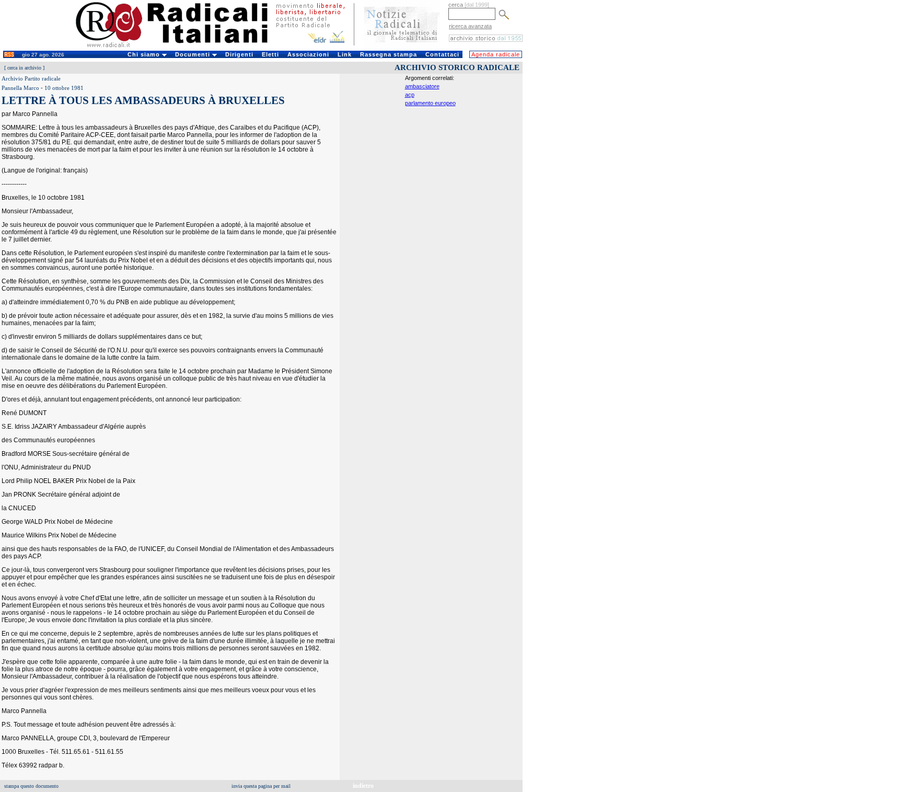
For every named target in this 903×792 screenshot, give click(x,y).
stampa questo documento (31, 786)
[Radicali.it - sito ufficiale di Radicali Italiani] (178, 47)
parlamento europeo (430, 103)
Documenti (193, 54)
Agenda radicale (495, 54)
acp (409, 94)
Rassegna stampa (388, 54)
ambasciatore (422, 86)
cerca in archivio (24, 68)
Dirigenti (239, 54)
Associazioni (308, 54)
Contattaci (442, 54)
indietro (363, 785)
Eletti (270, 54)
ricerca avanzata (470, 26)
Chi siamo (145, 54)
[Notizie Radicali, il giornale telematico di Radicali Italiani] (402, 46)
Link (345, 54)
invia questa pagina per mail (261, 786)
